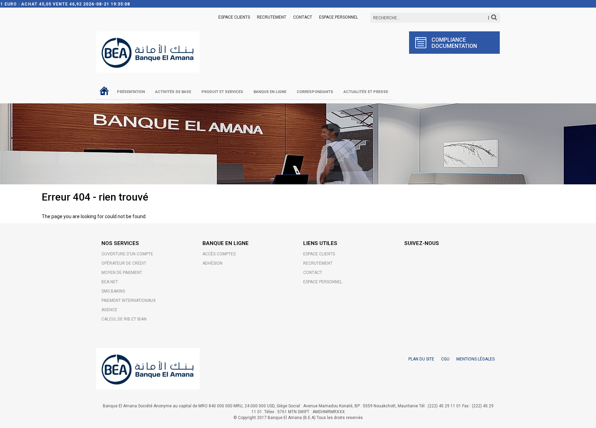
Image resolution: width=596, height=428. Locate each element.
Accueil (104, 90)
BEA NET (109, 281)
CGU (445, 359)
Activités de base (173, 92)
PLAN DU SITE (421, 359)
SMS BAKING (113, 291)
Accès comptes (219, 254)
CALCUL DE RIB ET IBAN (124, 319)
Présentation (131, 92)
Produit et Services (222, 92)
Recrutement (271, 17)
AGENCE (109, 309)
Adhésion (212, 263)
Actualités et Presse (366, 92)
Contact (302, 17)
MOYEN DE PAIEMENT (121, 272)
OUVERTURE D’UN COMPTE (127, 254)
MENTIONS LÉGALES (475, 359)
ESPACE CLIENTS (234, 17)
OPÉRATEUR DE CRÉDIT (123, 263)
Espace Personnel (338, 17)
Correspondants (315, 92)
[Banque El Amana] (148, 48)
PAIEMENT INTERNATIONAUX (128, 300)
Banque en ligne (270, 92)
